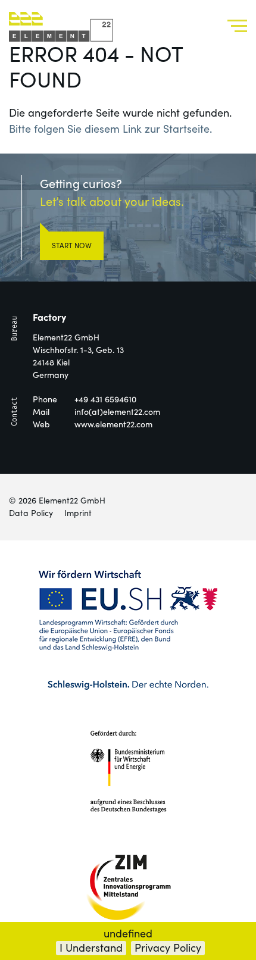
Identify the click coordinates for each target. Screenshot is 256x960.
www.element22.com (113, 424)
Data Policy (31, 513)
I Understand (91, 948)
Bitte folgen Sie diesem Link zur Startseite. (110, 129)
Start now (72, 245)
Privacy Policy (168, 948)
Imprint (78, 513)
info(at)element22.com (117, 411)
